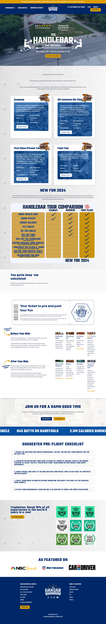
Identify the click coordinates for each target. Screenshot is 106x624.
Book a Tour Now (53, 56)
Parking (22, 600)
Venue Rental (22, 8)
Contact (71, 597)
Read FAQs (46, 419)
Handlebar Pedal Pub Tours (27, 587)
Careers (71, 592)
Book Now (95, 10)
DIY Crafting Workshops (26, 602)
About (95, 7)
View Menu (80, 349)
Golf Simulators (24, 590)
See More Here (17, 517)
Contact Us (59, 419)
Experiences (9, 8)
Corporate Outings (73, 590)
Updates (71, 600)
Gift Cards (22, 597)
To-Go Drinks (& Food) (76, 7)
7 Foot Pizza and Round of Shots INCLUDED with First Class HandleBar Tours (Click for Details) (52, 2)
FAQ (89, 7)
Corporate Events (36, 8)
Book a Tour (22, 127)
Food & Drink (23, 595)
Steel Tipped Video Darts (26, 592)
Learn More (59, 378)
